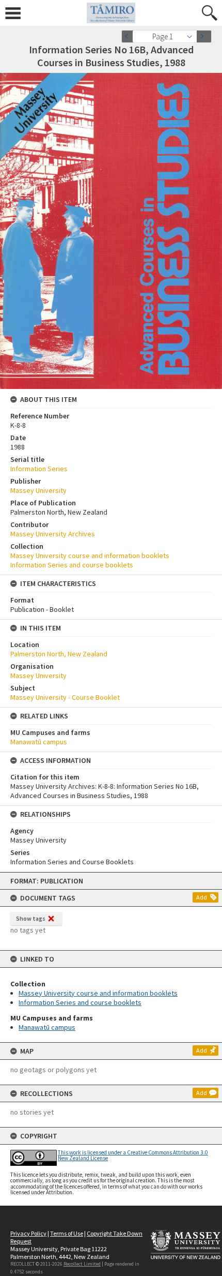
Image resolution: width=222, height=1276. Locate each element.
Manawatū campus (47, 1027)
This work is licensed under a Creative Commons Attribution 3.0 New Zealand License (133, 1155)
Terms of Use (66, 1233)
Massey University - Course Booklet (65, 697)
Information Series (39, 468)
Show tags (30, 918)
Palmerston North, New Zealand (58, 653)
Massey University (38, 490)
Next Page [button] (204, 36)
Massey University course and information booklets (98, 993)
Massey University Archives (52, 533)
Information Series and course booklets (80, 1002)
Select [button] (192, 36)
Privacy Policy (28, 1233)
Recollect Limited (82, 1263)
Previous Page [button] (129, 36)
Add (201, 897)
